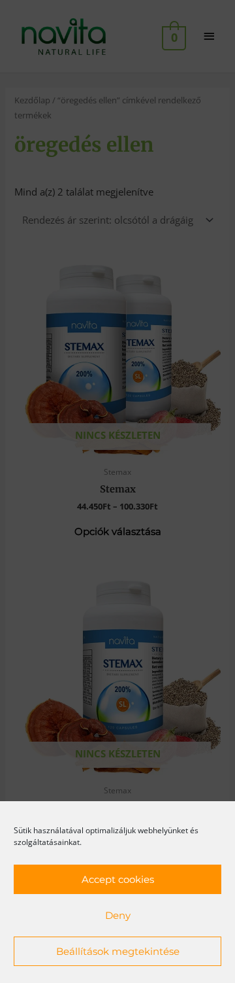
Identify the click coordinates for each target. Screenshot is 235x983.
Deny (118, 915)
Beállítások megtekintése (118, 951)
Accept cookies (118, 879)
